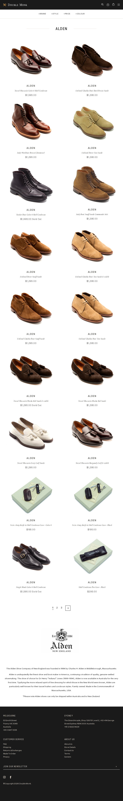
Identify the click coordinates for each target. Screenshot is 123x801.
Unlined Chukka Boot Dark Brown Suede (92, 90)
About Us (68, 744)
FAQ (5, 744)
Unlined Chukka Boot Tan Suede (92, 339)
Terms (67, 754)
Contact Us (69, 750)
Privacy (6, 757)
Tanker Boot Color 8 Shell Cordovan (31, 214)
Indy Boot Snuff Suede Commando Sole (92, 214)
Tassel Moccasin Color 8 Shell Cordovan (31, 90)
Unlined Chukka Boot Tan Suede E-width (92, 277)
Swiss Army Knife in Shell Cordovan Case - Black (92, 525)
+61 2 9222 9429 (71, 727)
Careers (67, 757)
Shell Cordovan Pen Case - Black (92, 587)
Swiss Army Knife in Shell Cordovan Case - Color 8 (31, 525)
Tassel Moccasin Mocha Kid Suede (92, 401)
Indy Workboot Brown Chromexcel (31, 153)
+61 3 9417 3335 (10, 730)
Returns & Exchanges (12, 750)
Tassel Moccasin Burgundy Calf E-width (92, 463)
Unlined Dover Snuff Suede (31, 277)
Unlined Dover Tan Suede (92, 153)
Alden (31, 85)
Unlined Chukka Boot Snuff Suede (31, 339)
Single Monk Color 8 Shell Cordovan (31, 587)
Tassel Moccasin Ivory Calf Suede (31, 463)
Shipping (7, 747)
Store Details (70, 747)
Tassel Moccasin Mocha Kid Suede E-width (30, 401)
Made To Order (9, 754)
